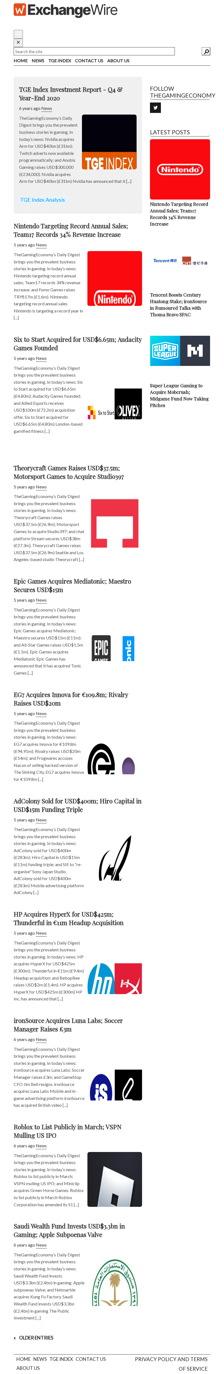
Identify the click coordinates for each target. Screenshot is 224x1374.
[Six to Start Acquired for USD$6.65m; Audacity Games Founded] (114, 412)
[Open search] (18, 34)
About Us (118, 60)
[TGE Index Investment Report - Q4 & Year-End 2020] (109, 162)
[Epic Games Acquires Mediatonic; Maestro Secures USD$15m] (114, 654)
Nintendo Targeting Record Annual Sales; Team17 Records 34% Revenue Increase (71, 229)
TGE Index (59, 60)
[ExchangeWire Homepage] (65, 10)
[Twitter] (155, 108)
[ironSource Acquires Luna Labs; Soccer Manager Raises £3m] (114, 1094)
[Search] (206, 51)
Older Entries (36, 1338)
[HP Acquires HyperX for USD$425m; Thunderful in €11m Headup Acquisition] (114, 987)
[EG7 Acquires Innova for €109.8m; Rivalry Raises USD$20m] (114, 767)
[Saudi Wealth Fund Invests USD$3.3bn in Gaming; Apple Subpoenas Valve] (114, 1299)
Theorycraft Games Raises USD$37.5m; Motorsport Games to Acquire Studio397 (69, 471)
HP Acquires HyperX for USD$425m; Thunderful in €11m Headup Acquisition (68, 918)
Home (21, 60)
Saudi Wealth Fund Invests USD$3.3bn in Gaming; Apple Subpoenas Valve (69, 1230)
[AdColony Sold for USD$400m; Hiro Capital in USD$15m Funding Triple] (114, 874)
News (38, 60)
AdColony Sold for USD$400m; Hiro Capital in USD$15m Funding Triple (78, 804)
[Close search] (18, 43)
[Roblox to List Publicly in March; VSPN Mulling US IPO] (114, 1200)
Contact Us (89, 60)
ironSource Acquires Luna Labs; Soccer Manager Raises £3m (68, 1024)
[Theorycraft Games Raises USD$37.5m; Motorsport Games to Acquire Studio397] (114, 541)
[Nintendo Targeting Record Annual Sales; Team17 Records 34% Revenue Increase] (114, 299)
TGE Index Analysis (42, 200)
